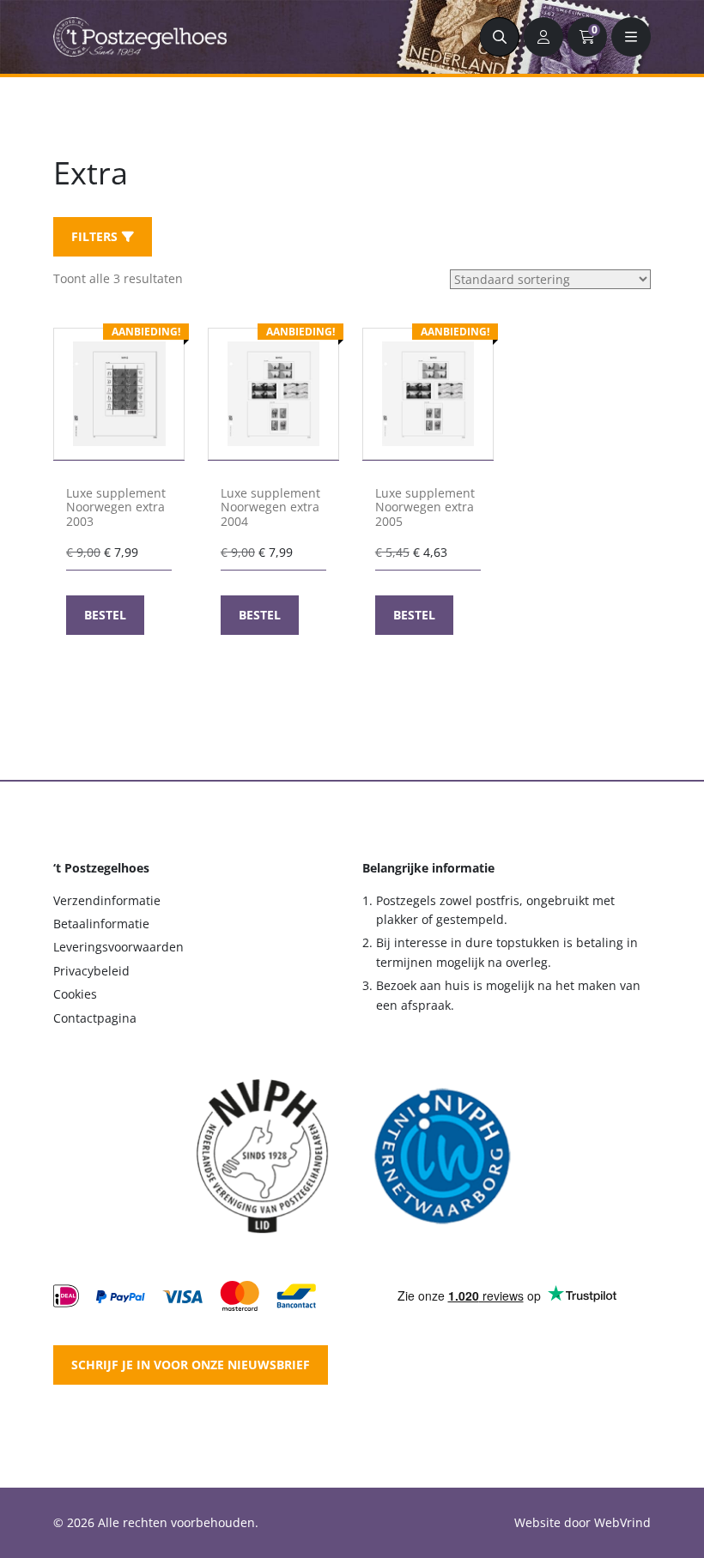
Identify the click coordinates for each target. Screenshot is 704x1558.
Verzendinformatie (107, 900)
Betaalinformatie (101, 923)
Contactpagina (95, 1018)
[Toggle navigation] (631, 37)
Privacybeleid (91, 971)
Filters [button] (94, 236)
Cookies (75, 994)
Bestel (105, 615)
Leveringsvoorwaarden (118, 947)
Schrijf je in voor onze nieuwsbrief (190, 1364)
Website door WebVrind (582, 1522)
